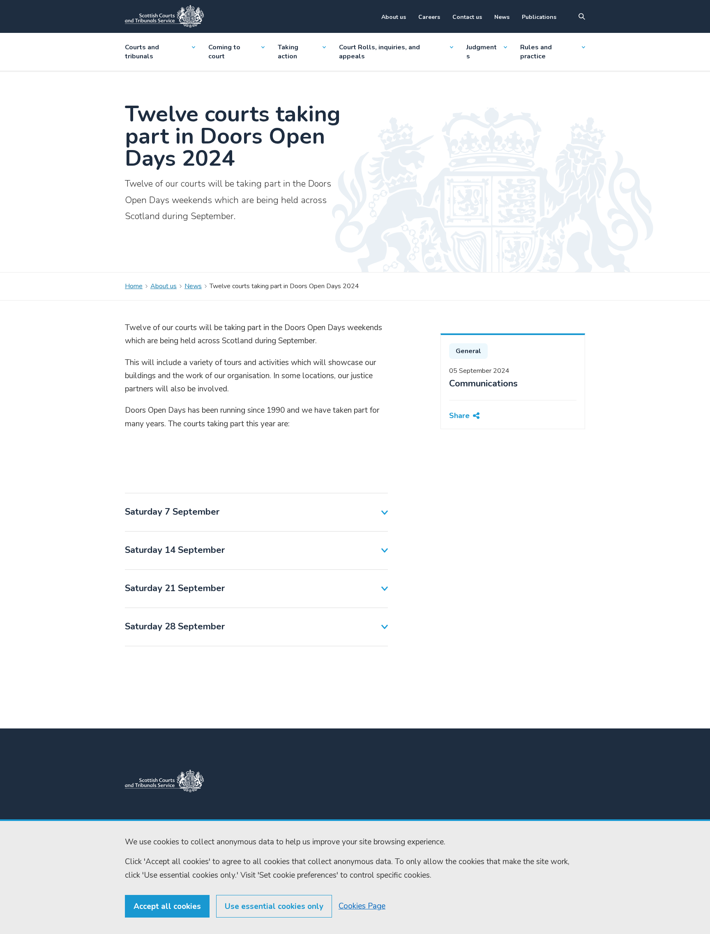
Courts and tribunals (142, 52)
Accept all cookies (167, 906)
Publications (539, 17)
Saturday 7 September (172, 512)
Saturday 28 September (175, 626)
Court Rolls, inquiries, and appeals (379, 52)
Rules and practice (536, 52)
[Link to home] (164, 16)
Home (134, 286)
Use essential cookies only (274, 906)
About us (393, 17)
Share (459, 416)
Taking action (288, 52)
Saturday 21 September (175, 588)
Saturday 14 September (175, 550)
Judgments (481, 52)
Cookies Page (362, 906)
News (501, 17)
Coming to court (224, 52)
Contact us (467, 17)
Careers (429, 17)
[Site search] (582, 16)
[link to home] (164, 781)
